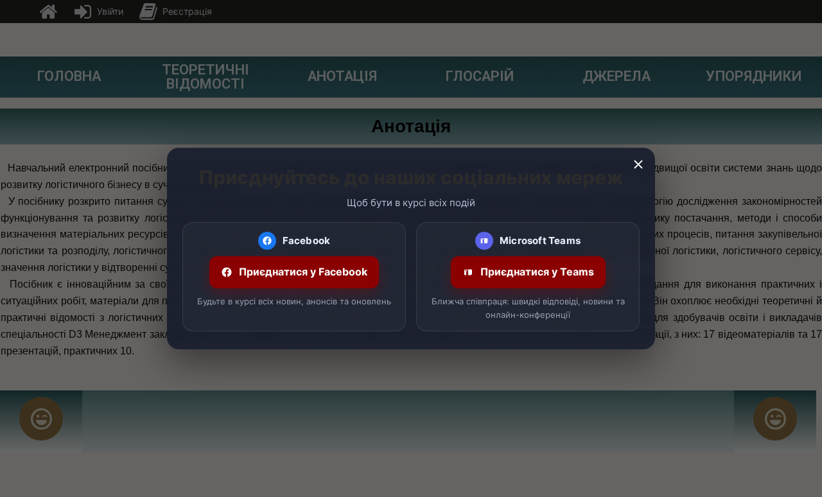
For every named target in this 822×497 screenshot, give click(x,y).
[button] (638, 164)
